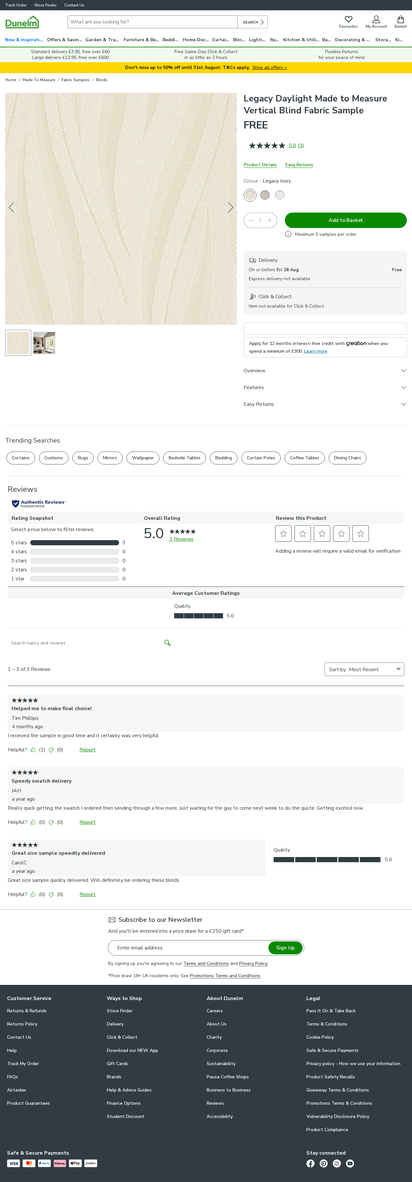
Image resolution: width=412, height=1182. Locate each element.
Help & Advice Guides (129, 1090)
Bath (327, 40)
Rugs (275, 40)
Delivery (115, 1024)
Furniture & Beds (142, 40)
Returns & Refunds (27, 1011)
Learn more (315, 351)
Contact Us (74, 5)
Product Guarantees (28, 1103)
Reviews (215, 1103)
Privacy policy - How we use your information (353, 1064)
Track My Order (23, 1064)
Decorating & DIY (354, 40)
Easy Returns (299, 165)
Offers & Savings (65, 40)
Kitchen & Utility (302, 40)
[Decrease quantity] (251, 220)
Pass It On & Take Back (331, 1011)
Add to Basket (346, 220)
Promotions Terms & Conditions (339, 1103)
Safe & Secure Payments (332, 1050)
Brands (114, 1077)
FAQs (12, 1077)
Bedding (172, 40)
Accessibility (220, 1116)
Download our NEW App (132, 1050)
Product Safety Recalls (330, 1077)
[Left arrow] (12, 208)
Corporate (217, 1050)
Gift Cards (117, 1064)
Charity (214, 1037)
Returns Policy (22, 1024)
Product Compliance (327, 1130)
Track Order (16, 5)
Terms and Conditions (206, 963)
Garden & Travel (103, 40)
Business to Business (229, 1090)
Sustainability (221, 1064)
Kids (400, 40)
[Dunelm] (22, 21)
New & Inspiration (25, 40)
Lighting (258, 40)
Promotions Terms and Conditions (225, 976)
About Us (217, 1024)
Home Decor (196, 40)
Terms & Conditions (326, 1024)
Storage (384, 40)
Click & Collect (122, 1037)
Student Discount (126, 1116)
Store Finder (45, 5)
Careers (215, 1011)
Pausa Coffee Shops (228, 1077)
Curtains (221, 40)
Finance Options (124, 1103)
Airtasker (16, 1090)
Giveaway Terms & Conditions (337, 1090)
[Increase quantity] (270, 220)
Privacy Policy (253, 963)
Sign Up (285, 947)
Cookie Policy (320, 1037)
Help (12, 1050)
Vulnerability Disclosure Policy (337, 1116)
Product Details (260, 165)
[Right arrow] (231, 208)
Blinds (240, 40)
